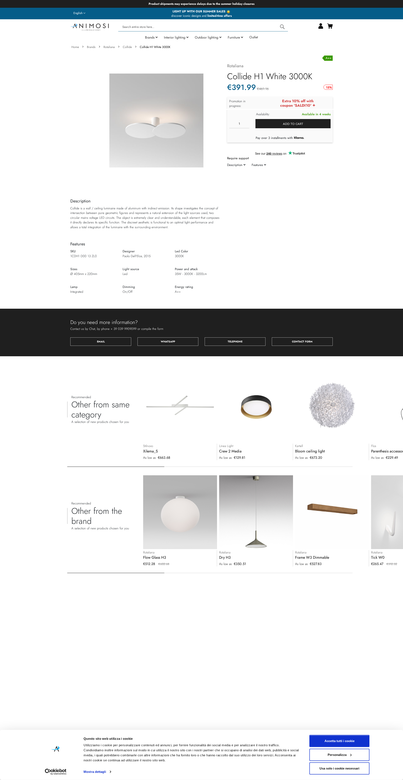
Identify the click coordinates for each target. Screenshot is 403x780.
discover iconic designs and (201, 16)
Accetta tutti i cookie (339, 741)
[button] (79, 13)
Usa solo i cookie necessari (339, 768)
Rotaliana (109, 47)
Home (75, 47)
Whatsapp (168, 341)
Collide (127, 47)
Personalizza (337, 754)
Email (101, 341)
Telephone (235, 341)
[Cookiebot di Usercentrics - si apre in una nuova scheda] (55, 772)
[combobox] (203, 26)
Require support (238, 158)
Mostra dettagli (95, 772)
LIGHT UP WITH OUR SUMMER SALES (199, 11)
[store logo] (89, 26)
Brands (91, 47)
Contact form (302, 341)
